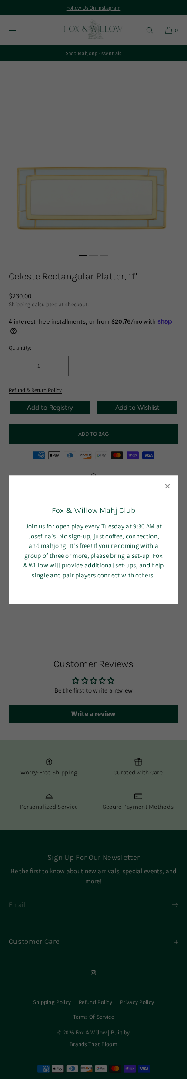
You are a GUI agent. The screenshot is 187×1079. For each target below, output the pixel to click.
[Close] (167, 486)
